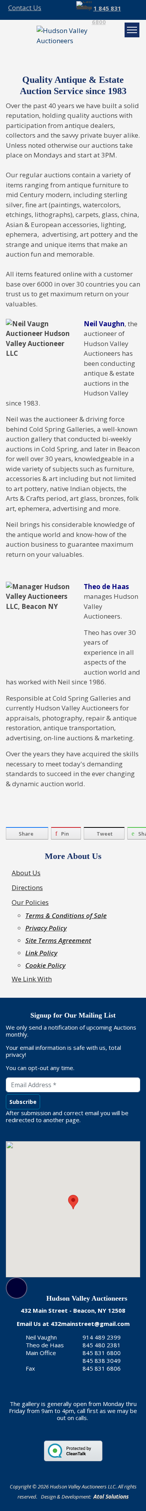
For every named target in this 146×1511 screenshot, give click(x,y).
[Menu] (132, 30)
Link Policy (41, 952)
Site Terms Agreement (58, 940)
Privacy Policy (46, 927)
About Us (26, 872)
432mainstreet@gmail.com (90, 1323)
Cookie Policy (45, 965)
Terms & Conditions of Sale (66, 915)
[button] (73, 1202)
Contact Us (24, 7)
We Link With (32, 978)
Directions (27, 887)
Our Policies (30, 902)
